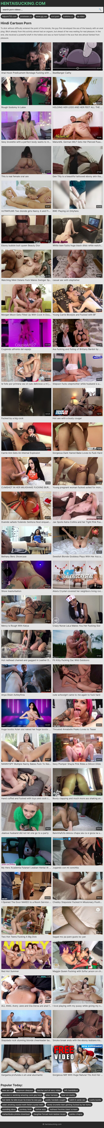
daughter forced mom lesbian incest (50, 1114)
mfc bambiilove (71, 1090)
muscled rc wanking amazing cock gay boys (22, 1095)
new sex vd (7, 1090)
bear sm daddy (68, 1095)
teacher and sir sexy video (48, 1090)
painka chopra (75, 1114)
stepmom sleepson (24, 1090)
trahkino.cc (68, 16)
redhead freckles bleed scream (63, 1109)
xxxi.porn (55, 16)
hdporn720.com (9, 16)
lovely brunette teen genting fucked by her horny (69, 1104)
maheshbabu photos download (16, 1114)
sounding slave (9, 1109)
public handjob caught (55, 1100)
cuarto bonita (95, 1100)
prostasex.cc (26, 16)
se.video (80, 16)
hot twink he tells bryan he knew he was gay (22, 1100)
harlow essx (40, 1109)
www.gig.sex (41, 16)
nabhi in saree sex (77, 1100)
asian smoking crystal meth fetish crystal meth (22, 1104)
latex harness (52, 1095)
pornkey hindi (26, 1109)
